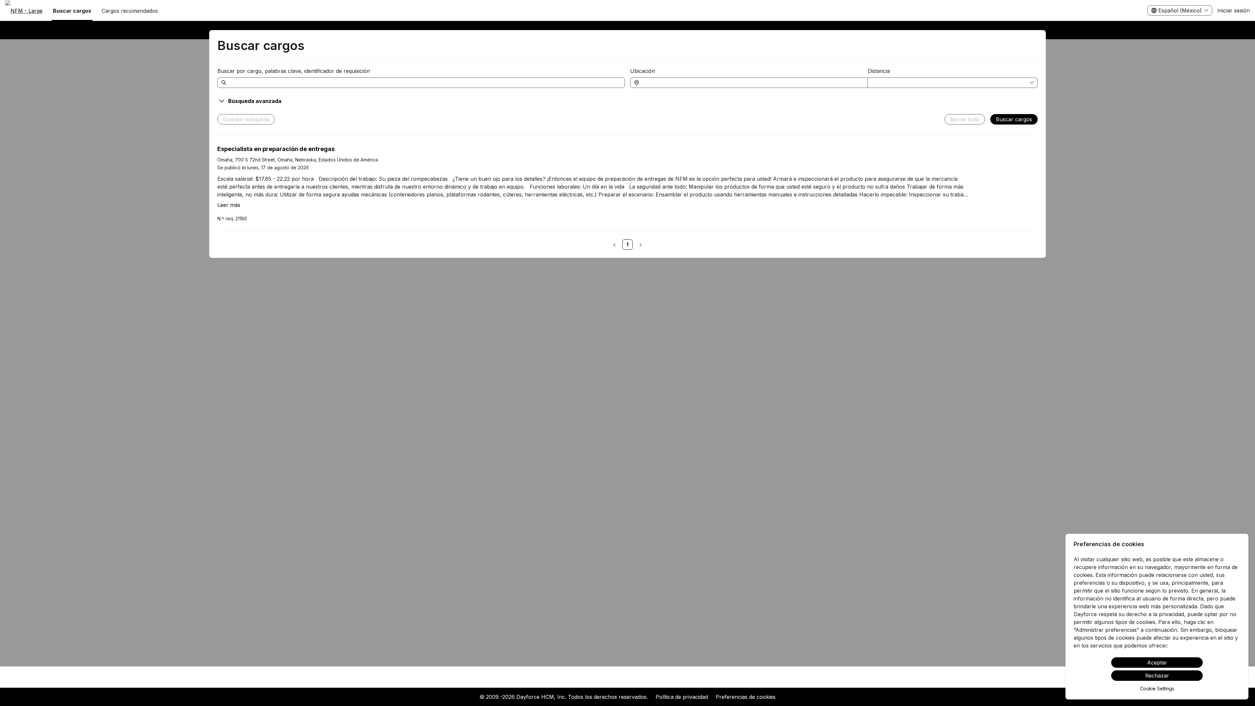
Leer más (228, 205)
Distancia (879, 71)
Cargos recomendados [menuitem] (130, 11)
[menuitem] (23, 10)
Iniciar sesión (1233, 10)
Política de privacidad (682, 697)
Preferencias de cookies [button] (746, 697)
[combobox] (752, 83)
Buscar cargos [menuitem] (72, 11)
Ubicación (642, 71)
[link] (627, 244)
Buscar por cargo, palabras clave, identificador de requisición (293, 71)
